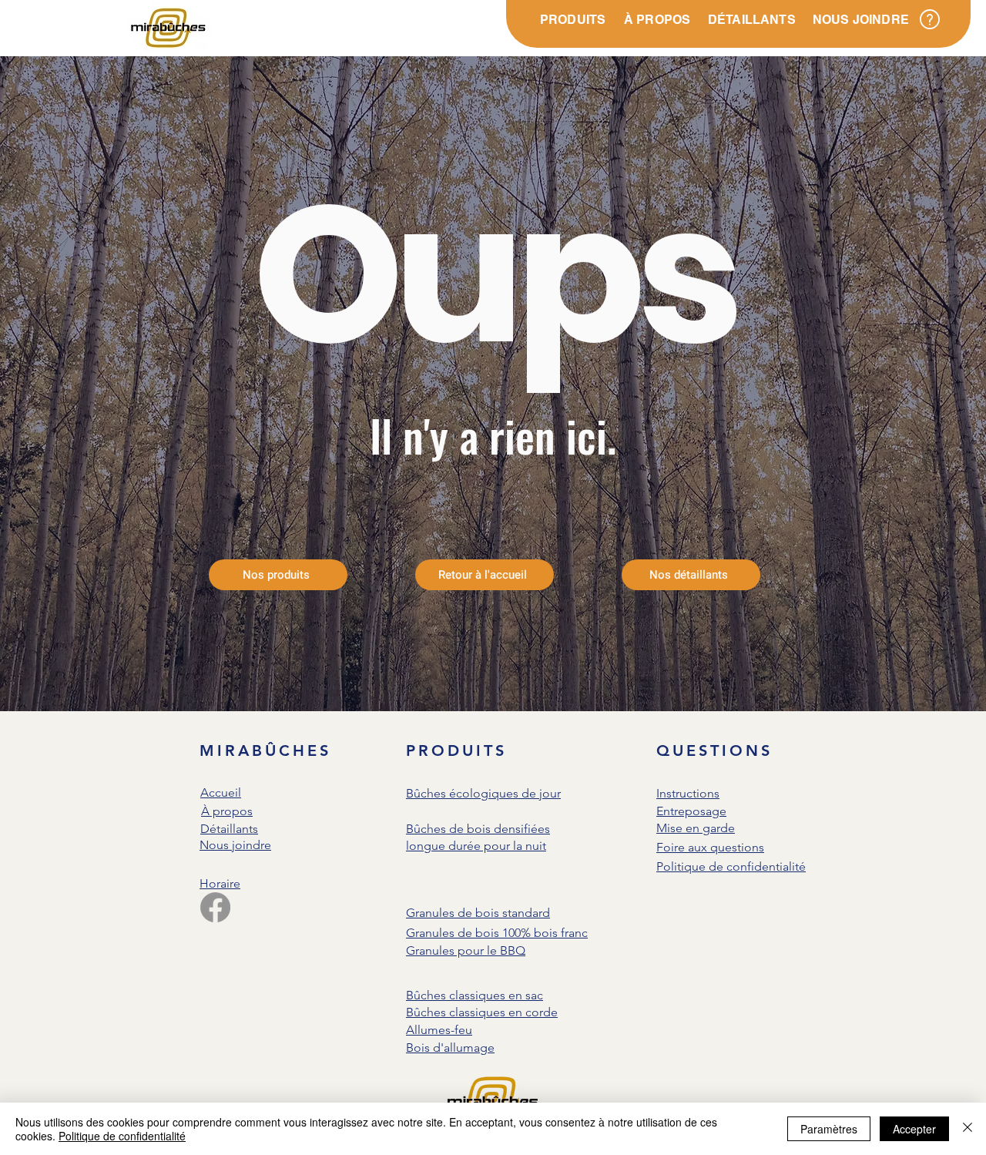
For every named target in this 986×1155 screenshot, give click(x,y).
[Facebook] (215, 907)
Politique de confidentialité (122, 1135)
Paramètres (828, 1129)
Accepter (914, 1129)
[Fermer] (967, 1129)
